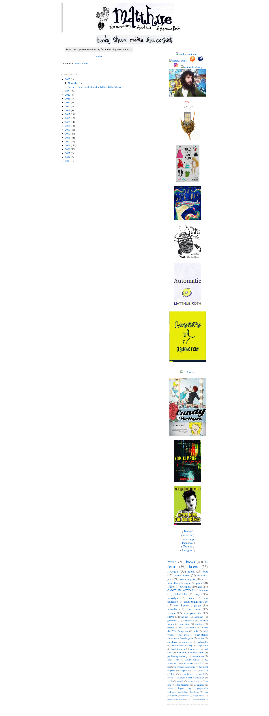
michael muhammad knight (190, 652)
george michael (199, 695)
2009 (68, 145)
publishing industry (177, 656)
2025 (68, 79)
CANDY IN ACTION (180, 590)
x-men (194, 670)
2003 (68, 161)
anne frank (200, 663)
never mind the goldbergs (187, 581)
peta (188, 699)
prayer (198, 594)
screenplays (198, 656)
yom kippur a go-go (187, 605)
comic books (181, 575)
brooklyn (172, 598)
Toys (173, 674)
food (205, 571)
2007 (68, 153)
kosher (171, 613)
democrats (185, 695)
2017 (68, 114)
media (170, 681)
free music (184, 634)
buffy (195, 631)
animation (187, 663)
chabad (203, 590)
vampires (183, 670)
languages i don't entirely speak (190, 677)
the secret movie (188, 627)
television (185, 623)
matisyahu (202, 641)
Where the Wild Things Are (187, 629)
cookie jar (187, 641)
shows (170, 616)
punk (199, 583)
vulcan (202, 699)
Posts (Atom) (81, 63)
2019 (68, 106)
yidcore (204, 670)
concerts (194, 649)
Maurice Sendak (192, 659)
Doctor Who (173, 659)
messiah (180, 681)
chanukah (198, 616)
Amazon (188, 535)
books (190, 561)
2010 (68, 141)
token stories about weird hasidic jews (187, 636)
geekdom (172, 620)
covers (170, 677)
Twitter (188, 531)
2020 (68, 102)
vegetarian (188, 620)
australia (172, 609)
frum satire (194, 609)
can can (184, 616)
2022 (68, 94)
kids (199, 586)
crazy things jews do (196, 601)
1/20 (170, 586)
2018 (68, 110)
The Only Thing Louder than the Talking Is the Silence (94, 86)
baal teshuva (178, 649)
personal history (195, 681)
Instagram (187, 550)
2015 (68, 122)
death (191, 598)
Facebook (187, 543)
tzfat (195, 699)
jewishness (185, 586)
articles (170, 688)
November (73, 83)
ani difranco (199, 684)
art (168, 666)
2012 (68, 133)
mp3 (191, 688)
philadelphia (180, 594)
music (171, 561)
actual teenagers (182, 684)
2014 (68, 126)
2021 (68, 98)
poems (191, 571)
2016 (68, 118)
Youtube (187, 546)
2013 (68, 129)
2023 (68, 91)
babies (201, 638)
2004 (68, 157)
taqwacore (203, 645)
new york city (192, 613)
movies (172, 571)
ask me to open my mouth (192, 674)
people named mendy (175, 699)
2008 (68, 149)
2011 (68, 137)
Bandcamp (188, 539)
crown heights (187, 579)
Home (99, 56)
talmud (170, 627)
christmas (172, 641)
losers (193, 566)
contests (199, 623)
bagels (181, 688)
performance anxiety (181, 645)
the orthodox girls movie (184, 666)
